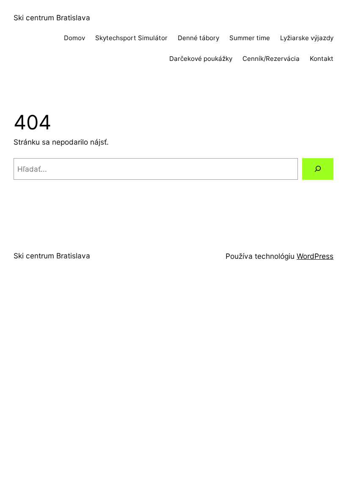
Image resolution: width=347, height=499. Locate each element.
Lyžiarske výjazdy (306, 38)
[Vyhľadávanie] (317, 169)
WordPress (315, 256)
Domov (74, 38)
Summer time (249, 38)
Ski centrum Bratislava (52, 17)
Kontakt (321, 59)
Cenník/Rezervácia (271, 59)
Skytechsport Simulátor (131, 38)
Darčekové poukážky (200, 59)
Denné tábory (198, 38)
